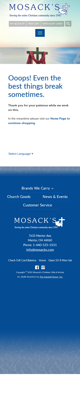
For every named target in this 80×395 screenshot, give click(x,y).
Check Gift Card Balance (22, 260)
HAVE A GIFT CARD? (52, 24)
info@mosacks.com (40, 249)
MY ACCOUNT (17, 24)
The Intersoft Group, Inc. (51, 277)
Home (42, 260)
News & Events (55, 197)
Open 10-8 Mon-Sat (60, 260)
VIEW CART (34, 24)
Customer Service (37, 205)
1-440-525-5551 (45, 245)
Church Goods (19, 197)
